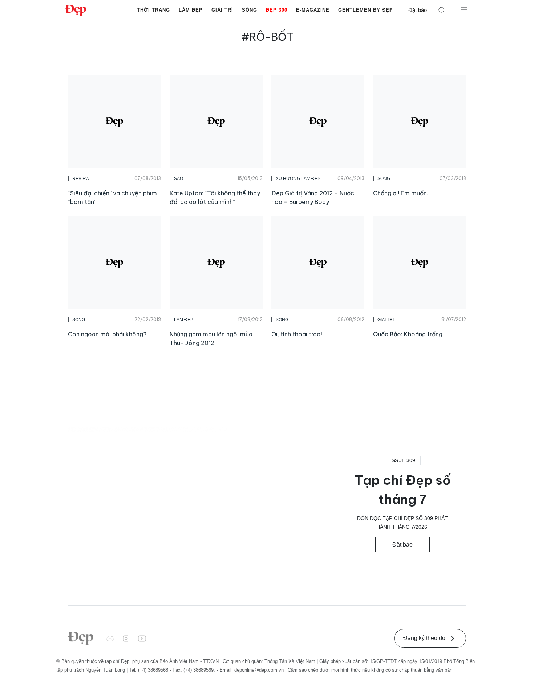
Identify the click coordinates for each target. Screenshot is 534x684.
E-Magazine (312, 10)
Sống (249, 10)
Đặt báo (417, 10)
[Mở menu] (463, 9)
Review (80, 178)
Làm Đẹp (191, 10)
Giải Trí (222, 10)
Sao (178, 178)
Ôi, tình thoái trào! (296, 334)
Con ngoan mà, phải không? (107, 334)
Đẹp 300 (276, 10)
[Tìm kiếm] (442, 10)
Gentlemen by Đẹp (365, 10)
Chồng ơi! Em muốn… (402, 193)
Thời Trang (153, 10)
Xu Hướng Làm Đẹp (298, 178)
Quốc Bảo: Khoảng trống (407, 334)
